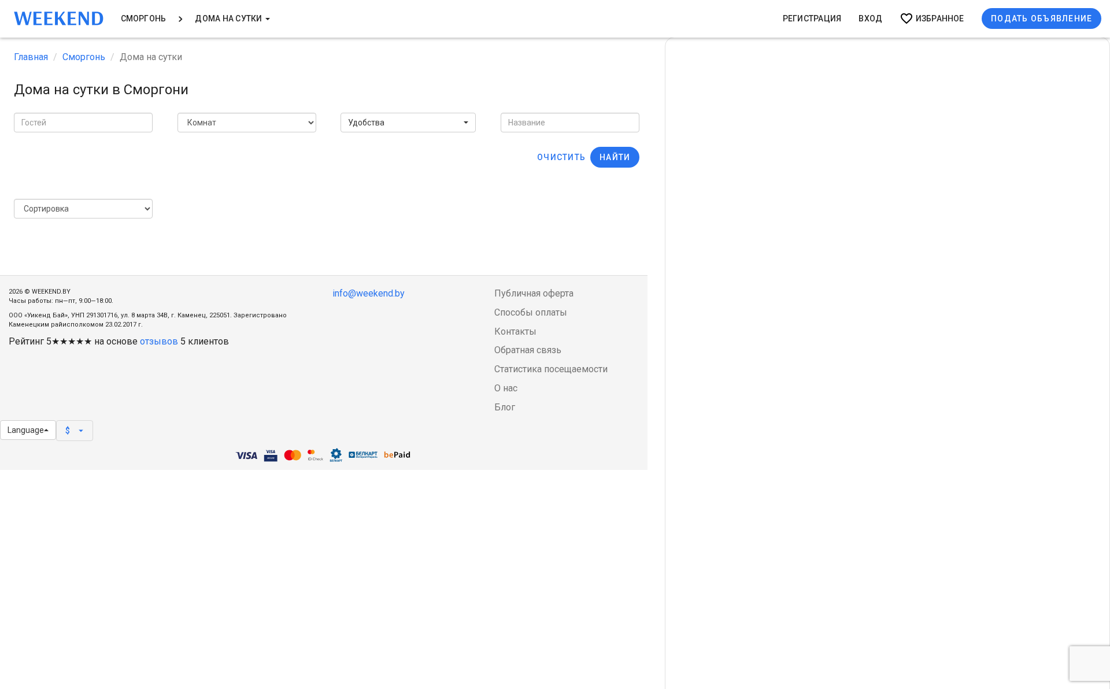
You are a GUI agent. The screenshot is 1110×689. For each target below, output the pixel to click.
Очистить (561, 157)
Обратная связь (527, 349)
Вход (870, 18)
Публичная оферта (534, 293)
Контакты (515, 331)
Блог (504, 407)
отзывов (159, 341)
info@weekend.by (368, 293)
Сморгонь (143, 18)
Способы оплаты (530, 312)
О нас (505, 388)
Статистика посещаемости (551, 369)
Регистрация (812, 18)
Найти (615, 157)
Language (26, 430)
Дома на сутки (229, 18)
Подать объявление (1041, 18)
